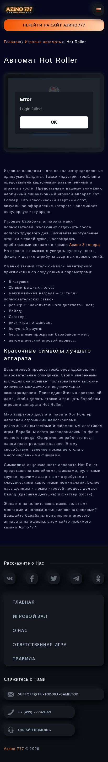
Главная (24, 602)
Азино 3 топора (84, 244)
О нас (20, 630)
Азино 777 (14, 749)
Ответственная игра (40, 644)
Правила (24, 659)
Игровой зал (30, 616)
